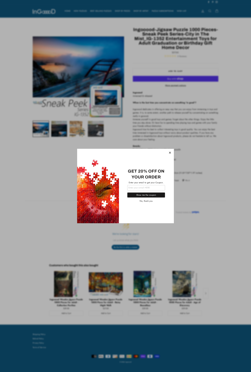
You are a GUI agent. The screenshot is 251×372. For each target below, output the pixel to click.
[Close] (170, 153)
